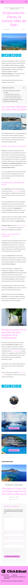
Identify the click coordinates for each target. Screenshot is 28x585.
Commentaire (7, 516)
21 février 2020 (6, 29)
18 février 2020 (12, 424)
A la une (6, 7)
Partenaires (5, 575)
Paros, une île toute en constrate (13, 97)
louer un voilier (16, 191)
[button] (23, 88)
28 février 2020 (12, 446)
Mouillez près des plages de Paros (13, 96)
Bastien (17, 497)
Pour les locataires (14, 416)
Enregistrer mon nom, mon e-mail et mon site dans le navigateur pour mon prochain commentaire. (13, 551)
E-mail (5, 538)
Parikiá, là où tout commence (12, 94)
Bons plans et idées (19, 7)
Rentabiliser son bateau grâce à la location (15, 577)
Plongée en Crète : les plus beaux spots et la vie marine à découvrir (14, 491)
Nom (5, 533)
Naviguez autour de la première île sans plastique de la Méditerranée (13, 100)
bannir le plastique (15, 351)
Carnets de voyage (14, 9)
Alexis (23, 29)
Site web (6, 544)
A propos (14, 575)
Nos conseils (18, 414)
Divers (12, 414)
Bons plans (11, 7)
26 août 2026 (11, 497)
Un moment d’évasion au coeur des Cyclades (11, 91)
